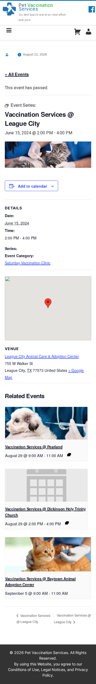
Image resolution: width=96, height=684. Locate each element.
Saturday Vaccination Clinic (27, 262)
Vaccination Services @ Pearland (33, 446)
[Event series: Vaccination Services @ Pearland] (69, 454)
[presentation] (46, 423)
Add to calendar (32, 186)
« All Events (17, 74)
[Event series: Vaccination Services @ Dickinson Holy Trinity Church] (67, 522)
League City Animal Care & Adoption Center (42, 356)
